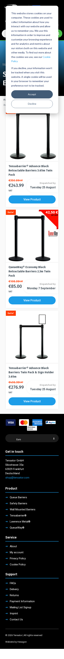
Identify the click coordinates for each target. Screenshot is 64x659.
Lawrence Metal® (20, 521)
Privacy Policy (18, 558)
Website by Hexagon (16, 641)
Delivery (14, 589)
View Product (32, 199)
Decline (32, 103)
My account (16, 552)
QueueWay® (17, 527)
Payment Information (22, 601)
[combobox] (32, 438)
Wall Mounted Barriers (22, 509)
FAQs (13, 583)
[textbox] (32, 439)
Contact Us (16, 619)
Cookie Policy (18, 564)
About (13, 546)
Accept (32, 94)
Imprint (14, 613)
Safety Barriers (18, 503)
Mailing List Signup (20, 607)
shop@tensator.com (17, 477)
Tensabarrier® (18, 515)
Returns (14, 595)
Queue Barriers (18, 497)
